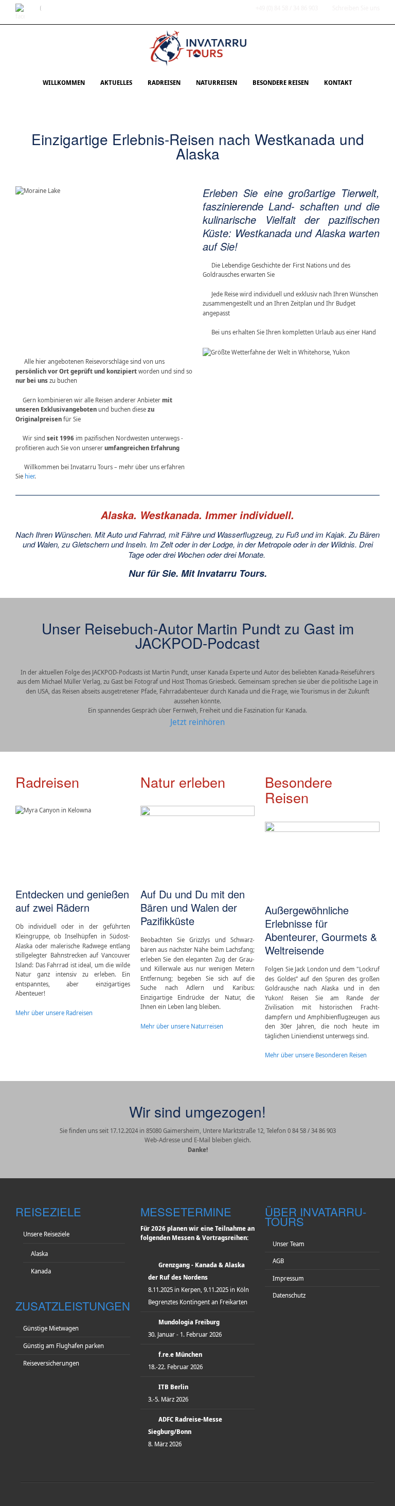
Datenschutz (289, 1295)
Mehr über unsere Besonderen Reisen (316, 1055)
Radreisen (164, 82)
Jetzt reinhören (197, 722)
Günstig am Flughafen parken (63, 1345)
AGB (278, 1260)
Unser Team (288, 1243)
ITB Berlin (173, 1387)
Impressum (288, 1278)
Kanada (41, 1271)
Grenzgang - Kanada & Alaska (201, 1265)
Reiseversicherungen (51, 1363)
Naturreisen (216, 82)
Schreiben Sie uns (356, 8)
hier (29, 476)
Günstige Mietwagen (51, 1328)
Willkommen (64, 82)
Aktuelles (116, 82)
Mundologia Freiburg (189, 1322)
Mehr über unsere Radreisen (54, 1012)
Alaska (39, 1253)
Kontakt (338, 82)
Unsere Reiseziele (46, 1234)
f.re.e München (180, 1354)
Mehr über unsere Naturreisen (181, 1026)
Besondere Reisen (281, 82)
